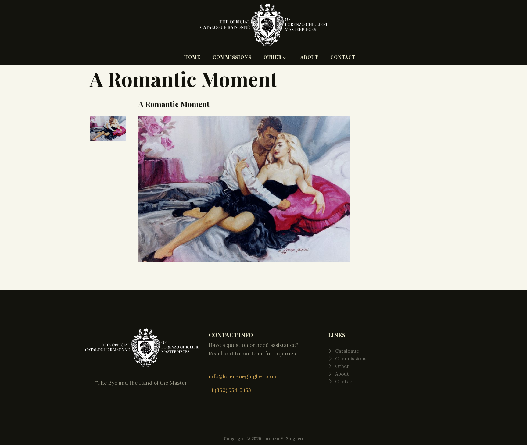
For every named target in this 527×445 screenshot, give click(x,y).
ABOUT (309, 57)
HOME (192, 57)
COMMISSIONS (232, 57)
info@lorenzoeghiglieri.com (243, 376)
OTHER (273, 57)
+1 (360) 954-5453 (230, 390)
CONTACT (342, 57)
